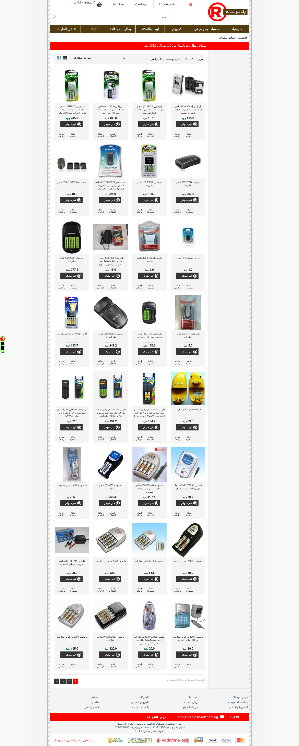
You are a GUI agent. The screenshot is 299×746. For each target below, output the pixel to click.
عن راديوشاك (240, 697)
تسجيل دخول (118, 4)
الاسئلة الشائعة (140, 707)
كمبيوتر (176, 29)
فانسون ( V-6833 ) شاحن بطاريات (110, 487)
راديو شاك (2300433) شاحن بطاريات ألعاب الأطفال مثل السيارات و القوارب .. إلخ (111, 261)
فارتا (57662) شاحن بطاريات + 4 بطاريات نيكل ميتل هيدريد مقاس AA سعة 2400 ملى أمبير (111, 412)
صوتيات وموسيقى (207, 29)
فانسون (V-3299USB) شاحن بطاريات (110, 638)
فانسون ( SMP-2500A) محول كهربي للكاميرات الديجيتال (188, 487)
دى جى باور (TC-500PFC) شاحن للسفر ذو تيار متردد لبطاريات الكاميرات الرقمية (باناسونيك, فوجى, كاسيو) (110, 186)
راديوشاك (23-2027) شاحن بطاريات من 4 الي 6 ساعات (149, 335)
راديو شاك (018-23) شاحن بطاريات (149, 259)
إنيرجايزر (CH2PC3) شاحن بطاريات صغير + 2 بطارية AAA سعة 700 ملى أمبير (110, 109)
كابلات (92, 29)
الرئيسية (242, 37)
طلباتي (95, 702)
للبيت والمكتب (150, 29)
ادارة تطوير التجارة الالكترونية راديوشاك (74, 740)
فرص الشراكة (156, 717)
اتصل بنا (193, 697)
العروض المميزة (140, 702)
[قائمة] (65, 57)
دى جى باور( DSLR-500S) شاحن (72, 182)
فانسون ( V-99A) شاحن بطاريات (111, 561)
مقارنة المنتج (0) (82, 57)
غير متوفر (186, 124)
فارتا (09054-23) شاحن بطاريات (72, 333)
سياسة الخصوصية (238, 702)
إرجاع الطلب (191, 702)
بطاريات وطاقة (120, 29)
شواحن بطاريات (227, 37)
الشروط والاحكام (238, 707)
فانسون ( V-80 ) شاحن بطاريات (72, 485)
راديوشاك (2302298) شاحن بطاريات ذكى (110, 335)
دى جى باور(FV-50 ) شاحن (188, 258)
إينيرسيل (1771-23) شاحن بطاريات (188, 184)
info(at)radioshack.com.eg (198, 717)
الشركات (144, 697)
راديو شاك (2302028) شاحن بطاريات (72, 259)
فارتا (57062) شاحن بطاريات (188, 409)
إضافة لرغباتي (177, 135)
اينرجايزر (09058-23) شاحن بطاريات (149, 184)
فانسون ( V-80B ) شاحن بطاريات (188, 561)
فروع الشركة (141, 4)
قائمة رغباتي (92, 707)
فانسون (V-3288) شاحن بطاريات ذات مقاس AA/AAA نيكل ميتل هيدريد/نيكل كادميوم (149, 640)
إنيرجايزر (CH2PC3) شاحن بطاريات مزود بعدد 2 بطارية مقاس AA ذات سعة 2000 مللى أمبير (72, 110)
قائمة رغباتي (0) (167, 4)
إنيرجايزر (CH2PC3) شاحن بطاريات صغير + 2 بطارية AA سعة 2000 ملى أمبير (149, 109)
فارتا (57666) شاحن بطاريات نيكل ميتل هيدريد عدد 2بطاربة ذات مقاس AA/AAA (72, 412)
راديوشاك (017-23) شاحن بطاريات (188, 335)
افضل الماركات (65, 29)
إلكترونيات (237, 29)
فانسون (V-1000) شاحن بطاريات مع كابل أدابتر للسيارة (188, 638)
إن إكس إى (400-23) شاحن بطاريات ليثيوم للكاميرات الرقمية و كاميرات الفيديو (188, 109)
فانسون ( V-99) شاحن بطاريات (149, 561)
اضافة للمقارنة (189, 135)
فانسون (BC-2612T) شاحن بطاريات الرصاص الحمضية (72, 563)
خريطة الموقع (190, 707)
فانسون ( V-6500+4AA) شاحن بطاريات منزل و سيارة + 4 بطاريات (149, 488)
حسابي (95, 697)
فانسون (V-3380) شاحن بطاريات (72, 637)
